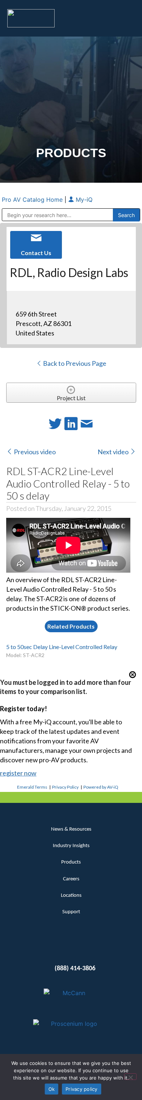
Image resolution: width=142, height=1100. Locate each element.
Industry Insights (71, 846)
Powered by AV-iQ (100, 787)
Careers (71, 879)
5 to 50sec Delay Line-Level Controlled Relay (61, 646)
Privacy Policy (65, 787)
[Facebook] (71, 946)
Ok (51, 1089)
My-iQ (83, 199)
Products (71, 862)
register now (18, 773)
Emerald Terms (32, 787)
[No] (130, 1076)
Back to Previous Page (74, 363)
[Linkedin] (58, 946)
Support (71, 912)
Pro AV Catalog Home (33, 199)
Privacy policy (82, 1089)
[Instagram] (84, 946)
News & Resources (71, 829)
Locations (71, 895)
